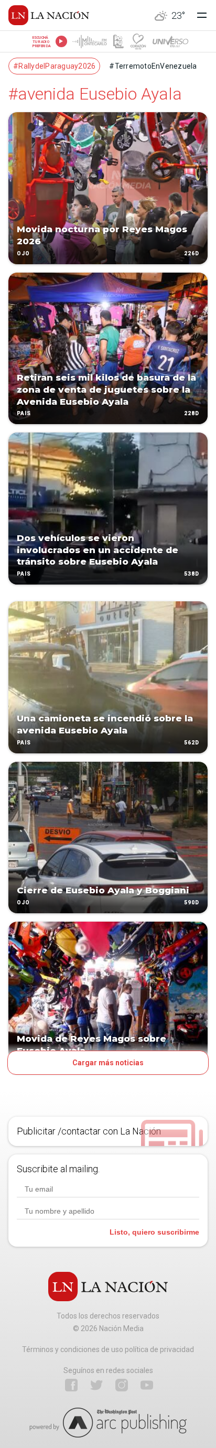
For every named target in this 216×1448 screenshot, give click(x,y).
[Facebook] (71, 1385)
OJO (23, 253)
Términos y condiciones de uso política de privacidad (108, 1349)
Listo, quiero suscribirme (154, 1232)
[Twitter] (96, 1385)
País (24, 414)
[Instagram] (121, 1385)
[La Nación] (48, 15)
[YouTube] (146, 1385)
